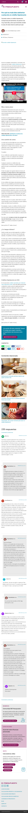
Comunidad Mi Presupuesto (8, 798)
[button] (6, 346)
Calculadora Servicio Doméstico (10, 796)
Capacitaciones (5, 789)
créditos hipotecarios (17, 64)
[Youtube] (8, 786)
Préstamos (10, 37)
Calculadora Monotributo (8, 794)
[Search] (18, 2)
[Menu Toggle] (26, 6)
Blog (2, 801)
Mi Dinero (5, 37)
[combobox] (9, 2)
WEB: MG (25, 811)
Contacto (4, 806)
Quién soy (3, 803)
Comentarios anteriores (7, 432)
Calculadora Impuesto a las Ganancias (11, 791)
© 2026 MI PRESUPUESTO (5, 811)
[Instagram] (5, 786)
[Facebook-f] (2, 786)
